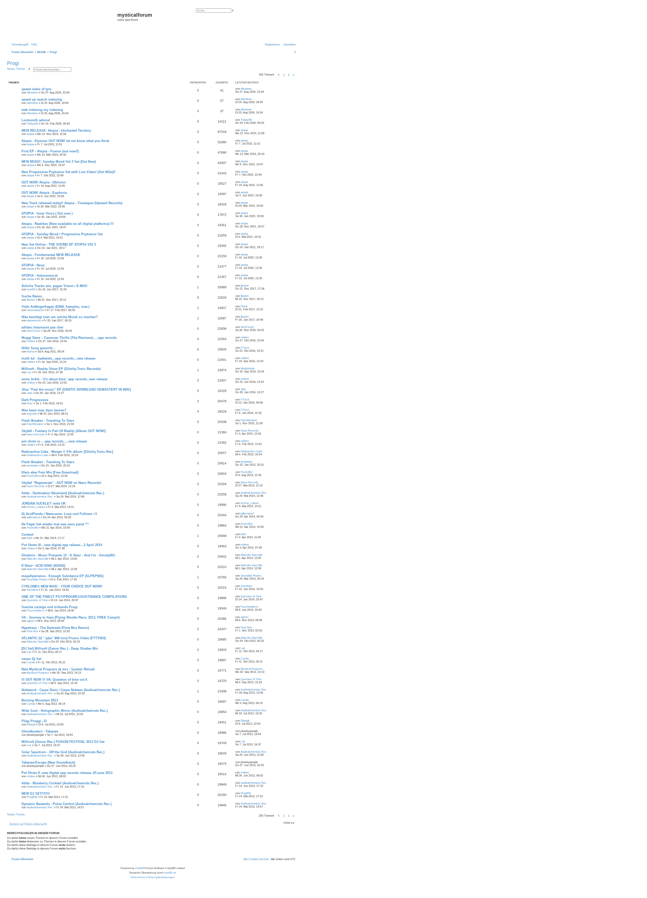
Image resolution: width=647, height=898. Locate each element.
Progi (13, 63)
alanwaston (34, 320)
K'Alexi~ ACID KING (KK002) (43, 566)
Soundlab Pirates (37, 579)
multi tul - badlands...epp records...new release (58, 358)
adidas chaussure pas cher (42, 327)
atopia (30, 133)
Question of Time (37, 600)
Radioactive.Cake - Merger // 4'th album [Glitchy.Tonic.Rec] (67, 452)
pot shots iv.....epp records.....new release (54, 441)
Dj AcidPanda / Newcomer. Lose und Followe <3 (59, 514)
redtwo (31, 341)
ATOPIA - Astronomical (39, 275)
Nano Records (36, 434)
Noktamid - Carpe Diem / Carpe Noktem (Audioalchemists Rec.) (70, 690)
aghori (30, 620)
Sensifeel (32, 589)
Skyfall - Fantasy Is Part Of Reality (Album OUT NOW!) (63, 431)
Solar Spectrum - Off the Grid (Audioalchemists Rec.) (62, 752)
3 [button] (288, 75)
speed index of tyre (36, 89)
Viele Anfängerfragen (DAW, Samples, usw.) (55, 307)
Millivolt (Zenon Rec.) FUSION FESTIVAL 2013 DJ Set (62, 742)
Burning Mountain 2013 (39, 700)
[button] (297, 75)
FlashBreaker (35, 424)
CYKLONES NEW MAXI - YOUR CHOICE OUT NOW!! (61, 586)
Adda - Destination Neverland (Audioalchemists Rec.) (62, 493)
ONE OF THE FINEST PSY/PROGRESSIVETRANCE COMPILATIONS (74, 597)
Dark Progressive (34, 400)
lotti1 (29, 537)
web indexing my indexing (42, 110)
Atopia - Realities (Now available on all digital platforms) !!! (67, 224)
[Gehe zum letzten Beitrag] (253, 88)
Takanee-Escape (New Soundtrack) (48, 762)
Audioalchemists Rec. (40, 496)
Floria (244, 306)
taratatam (32, 465)
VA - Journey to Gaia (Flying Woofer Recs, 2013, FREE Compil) (70, 617)
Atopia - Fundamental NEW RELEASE (50, 255)
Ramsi (31, 351)
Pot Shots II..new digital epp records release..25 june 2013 (66, 773)
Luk (29, 372)
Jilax (29, 392)
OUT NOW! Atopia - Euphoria (44, 193)
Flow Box (32, 631)
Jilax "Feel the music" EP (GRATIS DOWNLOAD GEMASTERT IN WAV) (76, 389)
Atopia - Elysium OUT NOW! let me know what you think (65, 141)
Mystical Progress (38, 672)
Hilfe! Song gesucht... (38, 348)
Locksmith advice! (35, 120)
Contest (27, 534)
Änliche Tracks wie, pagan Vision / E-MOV (54, 286)
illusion (245, 285)
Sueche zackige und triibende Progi (49, 607)
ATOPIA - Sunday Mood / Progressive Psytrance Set (62, 234)
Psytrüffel (32, 475)
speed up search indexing (41, 99)
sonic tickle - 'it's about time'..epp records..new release (64, 379)
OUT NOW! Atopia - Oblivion (43, 182)
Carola (31, 662)
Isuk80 (31, 289)
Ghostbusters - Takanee (39, 731)
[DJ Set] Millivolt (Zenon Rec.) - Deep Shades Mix (59, 648)
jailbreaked (33, 517)
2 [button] (284, 75)
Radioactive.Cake (38, 455)
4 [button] (293, 75)
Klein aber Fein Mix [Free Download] (49, 472)
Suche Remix (31, 296)
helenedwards (35, 310)
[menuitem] (33, 44)
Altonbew (32, 92)
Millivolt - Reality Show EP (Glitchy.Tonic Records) (61, 369)
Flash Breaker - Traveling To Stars (47, 420)
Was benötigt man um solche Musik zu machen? (59, 317)
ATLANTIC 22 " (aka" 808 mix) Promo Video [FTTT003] (63, 638)
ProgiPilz (32, 796)
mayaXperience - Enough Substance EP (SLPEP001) (62, 576)
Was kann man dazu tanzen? (43, 410)
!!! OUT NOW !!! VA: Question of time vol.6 (54, 679)
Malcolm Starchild (37, 558)
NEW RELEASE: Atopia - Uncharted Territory (56, 130)
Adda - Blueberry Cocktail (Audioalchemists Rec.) (60, 783)
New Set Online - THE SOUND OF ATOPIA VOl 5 (58, 244)
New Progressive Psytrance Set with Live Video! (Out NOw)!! (68, 172)
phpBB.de (170, 872)
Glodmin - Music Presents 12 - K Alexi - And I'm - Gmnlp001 (68, 555)
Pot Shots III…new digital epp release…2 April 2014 (61, 545)
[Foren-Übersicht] (62, 23)
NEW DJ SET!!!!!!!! (35, 793)
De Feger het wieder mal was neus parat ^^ (55, 524)
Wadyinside (248, 368)
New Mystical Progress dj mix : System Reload (58, 669)
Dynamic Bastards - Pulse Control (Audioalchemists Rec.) (66, 804)
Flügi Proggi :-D (34, 721)
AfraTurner (33, 330)
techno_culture (36, 506)
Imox (30, 403)
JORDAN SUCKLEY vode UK (43, 503)
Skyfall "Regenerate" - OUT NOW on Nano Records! (61, 483)
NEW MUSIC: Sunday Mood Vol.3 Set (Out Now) (58, 161)
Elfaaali (31, 724)
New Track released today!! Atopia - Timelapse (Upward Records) (71, 203)
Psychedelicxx (36, 610)
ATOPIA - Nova (32, 265)
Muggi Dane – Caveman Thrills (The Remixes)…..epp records (69, 338)
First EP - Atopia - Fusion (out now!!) (50, 151)
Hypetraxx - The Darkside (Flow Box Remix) (55, 628)
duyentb (32, 413)
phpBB (139, 868)
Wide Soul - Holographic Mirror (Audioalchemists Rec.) (64, 711)
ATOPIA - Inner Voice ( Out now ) (47, 213)
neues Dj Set (31, 659)
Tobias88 (32, 123)
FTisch (245, 347)
